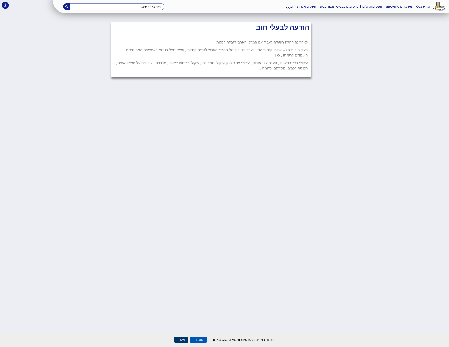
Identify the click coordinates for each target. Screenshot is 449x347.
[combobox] (117, 6)
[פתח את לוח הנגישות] (5, 5)
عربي (289, 6)
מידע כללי (423, 6)
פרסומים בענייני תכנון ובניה (339, 6)
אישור (181, 339)
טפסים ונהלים (372, 6)
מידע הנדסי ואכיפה (399, 6)
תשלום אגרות (306, 6)
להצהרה (198, 339)
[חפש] (66, 6)
